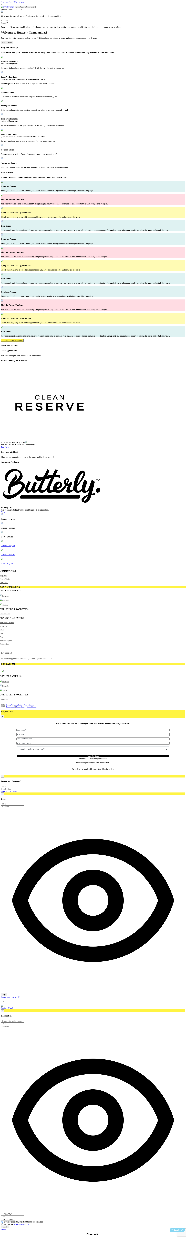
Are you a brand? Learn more (13, 2)
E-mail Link (6, 789)
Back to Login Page (9, 791)
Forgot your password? (10, 997)
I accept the (16, 1224)
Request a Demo (93, 756)
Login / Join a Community (25, 7)
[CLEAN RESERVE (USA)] (50, 440)
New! (3, 512)
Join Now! (5, 447)
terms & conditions (21, 1224)
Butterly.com (10, 707)
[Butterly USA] (51, 505)
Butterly (9, 705)
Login (4, 995)
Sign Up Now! (7, 42)
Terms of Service (29, 705)
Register (5, 1227)
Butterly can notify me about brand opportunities (23, 1222)
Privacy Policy (18, 705)
